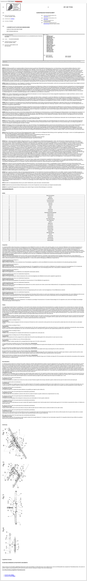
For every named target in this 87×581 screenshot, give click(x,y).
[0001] (12, 575)
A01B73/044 (46, 19)
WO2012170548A (8, 576)
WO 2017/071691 (46, 23)
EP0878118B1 (8, 575)
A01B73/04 (46, 16)
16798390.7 (12, 18)
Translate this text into (4, 1)
